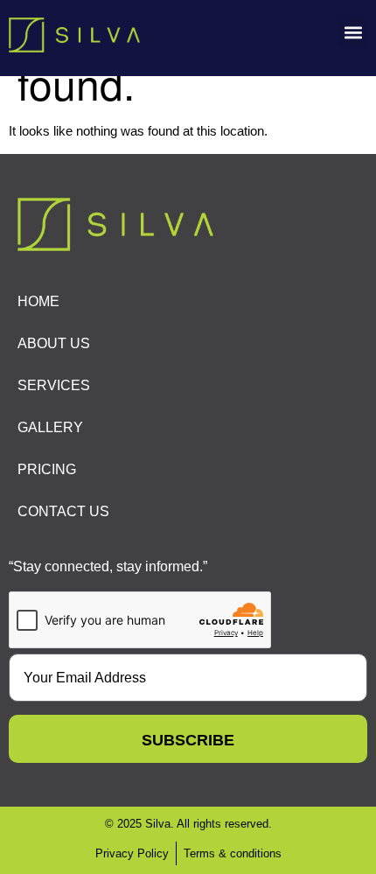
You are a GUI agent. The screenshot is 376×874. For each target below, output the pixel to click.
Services (53, 385)
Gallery (50, 427)
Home (38, 301)
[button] (352, 31)
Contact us (63, 511)
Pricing (46, 469)
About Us (53, 343)
